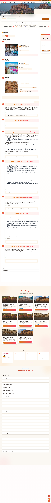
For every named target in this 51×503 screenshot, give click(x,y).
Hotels (25, 2)
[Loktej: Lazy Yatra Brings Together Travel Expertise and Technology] (34, 26)
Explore (41, 309)
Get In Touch (44, 2)
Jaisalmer (7, 77)
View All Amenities (32, 50)
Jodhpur (6, 59)
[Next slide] (32, 362)
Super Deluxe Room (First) (23, 54)
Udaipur (6, 41)
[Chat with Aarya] (49, 499)
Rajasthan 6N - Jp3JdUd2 (23, 321)
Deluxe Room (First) (23, 91)
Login (49, 2)
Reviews (28, 2)
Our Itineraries (33, 2)
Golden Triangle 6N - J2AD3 (40, 321)
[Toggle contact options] (49, 501)
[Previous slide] (30, 362)
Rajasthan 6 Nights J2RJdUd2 (24, 337)
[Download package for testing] (49, 496)
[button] (17, 68)
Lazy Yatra (5, 2)
